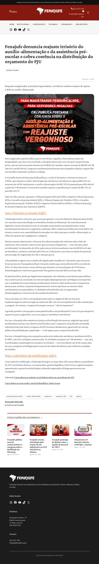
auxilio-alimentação (33, 396)
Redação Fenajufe (12, 70)
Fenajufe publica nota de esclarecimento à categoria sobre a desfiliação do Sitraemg (14, 445)
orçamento (48, 396)
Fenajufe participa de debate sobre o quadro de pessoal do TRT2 (60, 443)
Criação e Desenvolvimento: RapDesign (49, 555)
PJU (71, 396)
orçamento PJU (61, 396)
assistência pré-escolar (14, 396)
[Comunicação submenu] (45, 24)
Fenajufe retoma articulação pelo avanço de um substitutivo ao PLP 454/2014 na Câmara (38, 445)
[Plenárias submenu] (58, 24)
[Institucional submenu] (29, 24)
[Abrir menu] (88, 12)
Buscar (14, 11)
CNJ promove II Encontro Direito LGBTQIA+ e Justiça (83, 442)
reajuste (78, 396)
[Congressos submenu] (72, 24)
